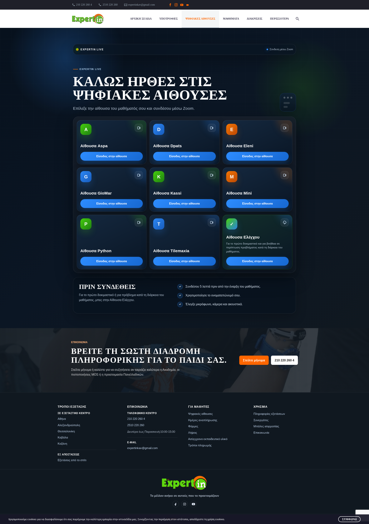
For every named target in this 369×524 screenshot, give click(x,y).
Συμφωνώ (349, 519)
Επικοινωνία (261, 432)
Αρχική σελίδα (141, 18)
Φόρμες (193, 426)
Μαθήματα (231, 18)
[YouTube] (182, 4)
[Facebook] (170, 4)
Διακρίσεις (254, 18)
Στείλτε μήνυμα (254, 360)
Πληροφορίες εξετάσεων (269, 413)
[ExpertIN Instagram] (184, 504)
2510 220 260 (135, 425)
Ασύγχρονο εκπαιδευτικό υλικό (207, 439)
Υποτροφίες (168, 18)
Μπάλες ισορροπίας (266, 426)
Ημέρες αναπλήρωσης (202, 420)
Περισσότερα (279, 18)
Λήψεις (192, 432)
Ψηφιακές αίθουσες (200, 18)
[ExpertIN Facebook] (175, 504)
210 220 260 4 (84, 4)
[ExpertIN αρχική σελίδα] (184, 483)
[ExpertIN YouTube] (193, 504)
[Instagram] (176, 4)
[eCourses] (187, 4)
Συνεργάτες (260, 420)
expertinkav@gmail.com (141, 4)
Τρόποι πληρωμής (200, 445)
